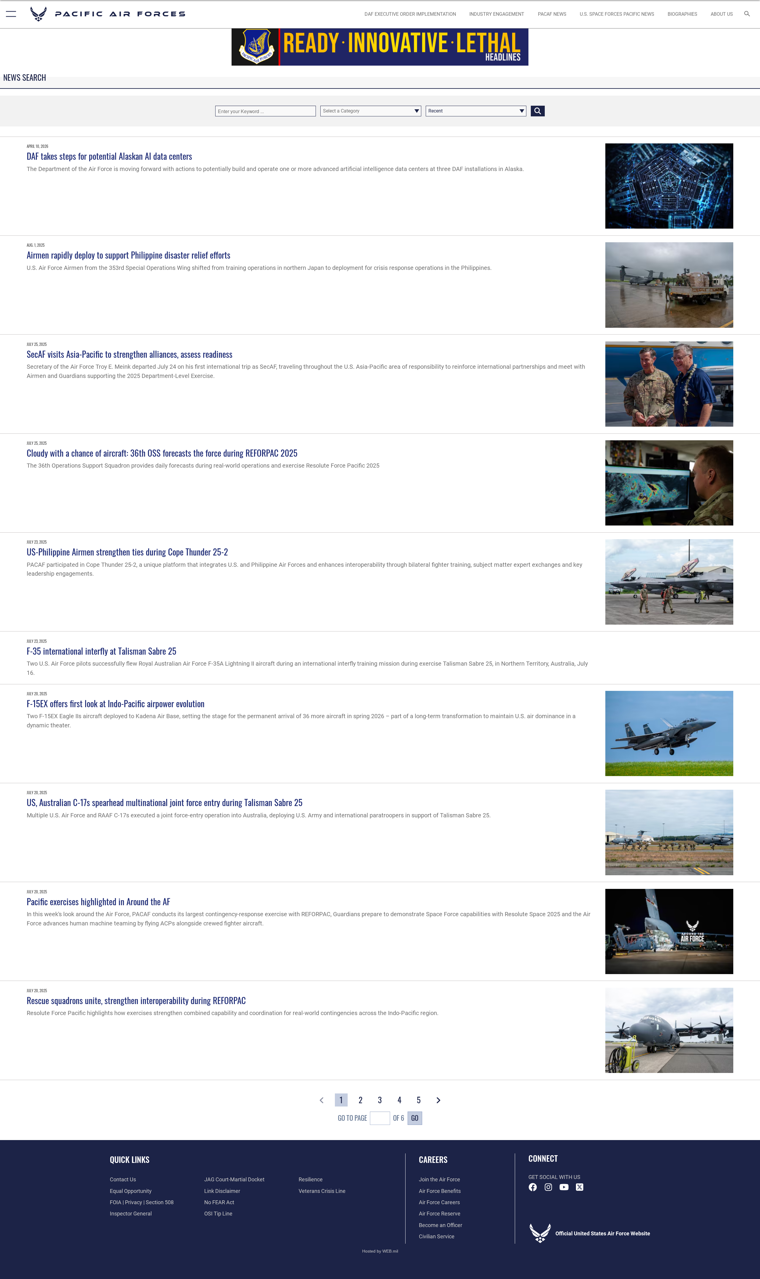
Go (414, 1118)
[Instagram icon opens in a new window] (548, 1187)
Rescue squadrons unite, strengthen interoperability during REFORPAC (136, 1000)
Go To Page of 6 (371, 1118)
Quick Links (129, 1159)
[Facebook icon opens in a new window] (532, 1187)
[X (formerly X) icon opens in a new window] (579, 1187)
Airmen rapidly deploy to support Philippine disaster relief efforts (128, 254)
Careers (433, 1159)
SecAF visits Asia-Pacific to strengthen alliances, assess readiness (129, 353)
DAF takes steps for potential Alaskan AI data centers (109, 155)
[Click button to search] (538, 111)
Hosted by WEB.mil (380, 1251)
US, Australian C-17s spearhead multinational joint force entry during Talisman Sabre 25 (165, 802)
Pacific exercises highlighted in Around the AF (98, 901)
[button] (9, 14)
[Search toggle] (747, 14)
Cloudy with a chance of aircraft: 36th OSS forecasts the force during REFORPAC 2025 (162, 452)
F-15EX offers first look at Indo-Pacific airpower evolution (116, 703)
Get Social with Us (554, 1177)
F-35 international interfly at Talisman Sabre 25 (101, 650)
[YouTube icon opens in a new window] (564, 1187)
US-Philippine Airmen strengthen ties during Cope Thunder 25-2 (127, 551)
